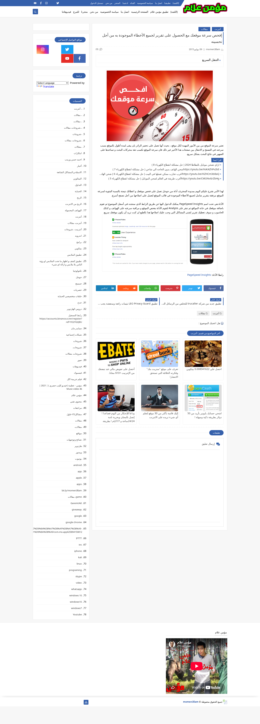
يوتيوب (78, 458)
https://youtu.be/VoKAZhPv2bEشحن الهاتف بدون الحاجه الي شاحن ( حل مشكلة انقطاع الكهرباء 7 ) (166, 169)
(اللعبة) (176, 3)
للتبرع (76, 11)
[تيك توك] (40, 702)
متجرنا (84, 11)
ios (80, 544)
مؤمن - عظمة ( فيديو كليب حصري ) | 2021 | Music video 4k (60, 387)
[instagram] (46, 3)
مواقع (79, 433)
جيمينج (78, 283)
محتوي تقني (76, 401)
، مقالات (78, 115)
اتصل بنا (158, 3)
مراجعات (77, 407)
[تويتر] (69, 702)
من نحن (108, 3)
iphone (78, 551)
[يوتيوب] (35, 702)
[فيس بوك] (46, 702)
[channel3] (69, 3)
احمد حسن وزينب (73, 159)
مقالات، (78, 427)
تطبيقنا (167, 3)
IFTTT (79, 538)
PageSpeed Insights (199, 274)
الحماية (78, 191)
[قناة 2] (63, 702)
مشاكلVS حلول (74, 414)
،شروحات (77, 134)
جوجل (79, 277)
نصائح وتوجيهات (74, 439)
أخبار (79, 165)
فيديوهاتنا (66, 11)
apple (79, 477)
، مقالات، (77, 121)
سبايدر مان (76, 328)
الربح (79, 197)
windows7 (76, 608)
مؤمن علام (76, 395)
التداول (78, 184)
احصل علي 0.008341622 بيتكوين (204, 369)
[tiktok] (52, 3)
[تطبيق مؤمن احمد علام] (80, 702)
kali (80, 557)
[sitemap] (86, 702)
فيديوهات (77, 366)
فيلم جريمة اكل (74, 379)
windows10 (76, 601)
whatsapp (76, 589)
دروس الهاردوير (74, 308)
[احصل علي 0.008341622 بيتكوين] (203, 353)
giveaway (77, 509)
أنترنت (218, 29)
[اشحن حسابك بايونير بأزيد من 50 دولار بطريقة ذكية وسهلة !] (203, 398)
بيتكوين (78, 248)
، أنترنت (78, 108)
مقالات (204, 29)
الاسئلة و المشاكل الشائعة (69, 172)
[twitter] (57, 3)
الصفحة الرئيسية (139, 11)
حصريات (78, 289)
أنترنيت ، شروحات (73, 229)
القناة (132, 3)
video (79, 582)
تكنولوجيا (77, 270)
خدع (80, 302)
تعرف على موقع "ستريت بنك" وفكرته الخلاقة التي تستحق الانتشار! (162, 372)
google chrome (74, 522)
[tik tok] (55, 49)
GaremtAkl (76, 503)
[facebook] (40, 3)
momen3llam (190, 701)
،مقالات (78, 146)
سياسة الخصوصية (145, 3)
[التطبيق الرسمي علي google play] (80, 49)
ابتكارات (78, 153)
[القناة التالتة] (74, 702)
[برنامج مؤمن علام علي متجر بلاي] (74, 3)
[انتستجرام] (57, 702)
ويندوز (79, 452)
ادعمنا (125, 3)
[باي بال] (52, 702)
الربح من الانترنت (73, 204)
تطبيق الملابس (74, 254)
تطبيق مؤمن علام (159, 11)
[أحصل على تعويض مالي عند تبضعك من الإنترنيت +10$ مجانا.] (116, 353)
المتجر (117, 3)
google (78, 515)
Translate (48, 86)
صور (79, 360)
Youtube (77, 614)
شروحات (77, 341)
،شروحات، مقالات (73, 140)
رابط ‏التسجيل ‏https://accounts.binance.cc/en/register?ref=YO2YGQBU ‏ (60, 319)
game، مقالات (75, 496)
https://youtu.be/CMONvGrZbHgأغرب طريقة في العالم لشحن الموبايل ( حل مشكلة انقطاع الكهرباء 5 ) (163, 178)
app (80, 471)
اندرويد (78, 235)
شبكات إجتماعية (74, 334)
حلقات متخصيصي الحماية (70, 296)
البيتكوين (77, 178)
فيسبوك (78, 372)
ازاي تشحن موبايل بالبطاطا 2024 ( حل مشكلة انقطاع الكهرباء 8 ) (185, 164)
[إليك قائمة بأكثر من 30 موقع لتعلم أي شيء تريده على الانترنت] (159, 398)
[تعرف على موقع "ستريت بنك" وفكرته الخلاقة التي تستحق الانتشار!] (159, 353)
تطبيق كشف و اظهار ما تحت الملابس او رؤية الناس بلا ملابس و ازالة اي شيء (60, 263)
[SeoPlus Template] (225, 701)
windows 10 (75, 595)
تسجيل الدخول (96, 3)
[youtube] (35, 3)
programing (75, 570)
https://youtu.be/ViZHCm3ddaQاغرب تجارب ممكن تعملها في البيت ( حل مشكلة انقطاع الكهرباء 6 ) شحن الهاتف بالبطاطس (158, 174)
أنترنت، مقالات (75, 223)
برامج (79, 242)
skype (79, 576)
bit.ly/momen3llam (72, 490)
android (77, 465)
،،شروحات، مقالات (73, 127)
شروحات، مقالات (73, 353)
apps (79, 484)
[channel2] (63, 3)
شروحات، (77, 347)
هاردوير (78, 446)
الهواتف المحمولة (73, 210)
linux (79, 563)
